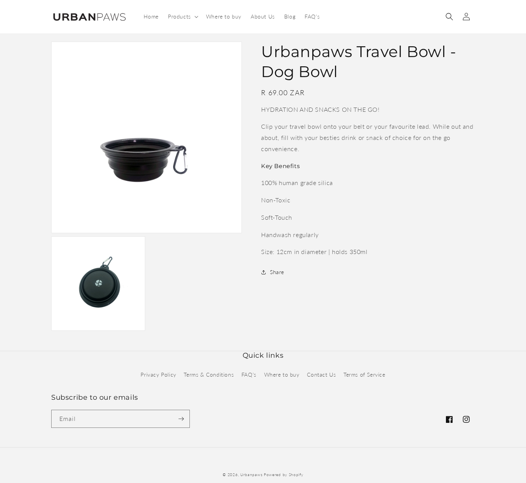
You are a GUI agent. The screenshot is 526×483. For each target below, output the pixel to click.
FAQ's (248, 374)
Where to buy (282, 374)
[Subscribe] (181, 419)
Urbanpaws (251, 474)
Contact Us (321, 374)
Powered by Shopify (283, 474)
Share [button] (277, 272)
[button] (182, 16)
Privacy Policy (158, 374)
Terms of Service (364, 374)
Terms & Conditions (209, 374)
